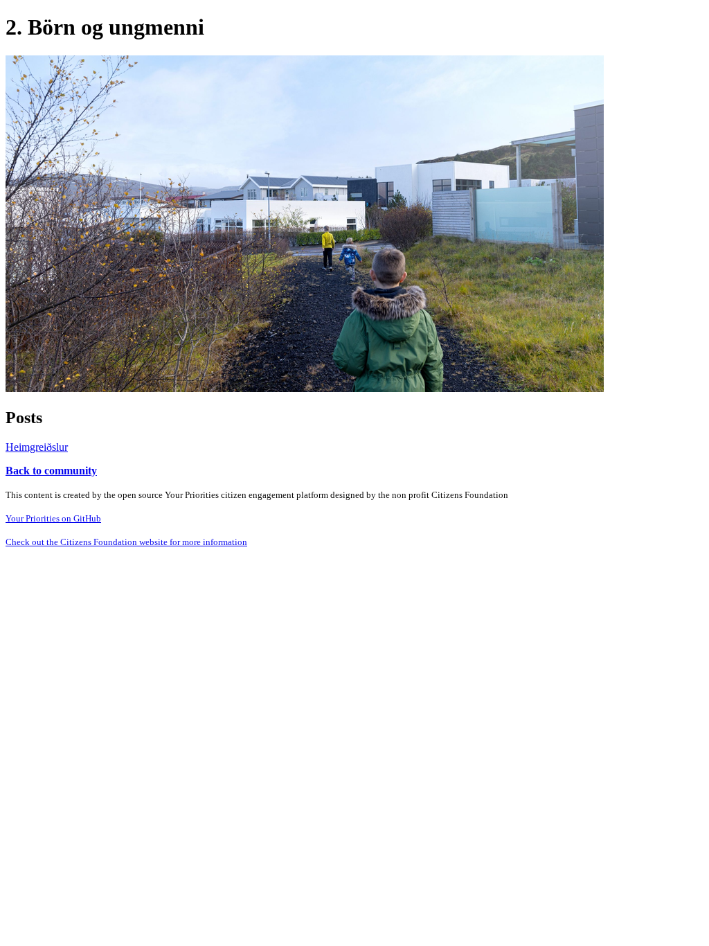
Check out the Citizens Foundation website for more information (126, 542)
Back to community (51, 470)
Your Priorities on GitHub (53, 518)
